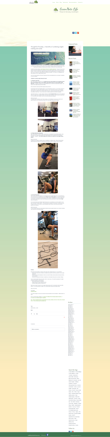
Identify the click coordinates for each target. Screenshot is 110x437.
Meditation (76, 403)
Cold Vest (79, 385)
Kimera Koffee (78, 400)
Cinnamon (75, 383)
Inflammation (71, 398)
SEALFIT (73, 415)
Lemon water (71, 403)
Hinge (76, 395)
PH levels (78, 406)
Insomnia (75, 398)
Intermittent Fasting (72, 400)
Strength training (72, 425)
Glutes (70, 393)
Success (76, 425)
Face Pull (73, 390)
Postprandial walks (72, 408)
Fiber (73, 391)
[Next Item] (79, 50)
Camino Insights (71, 381)
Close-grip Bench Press (73, 385)
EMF (77, 388)
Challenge (76, 381)
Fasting (70, 391)
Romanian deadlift (77, 413)
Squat (76, 420)
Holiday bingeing (72, 396)
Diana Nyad (74, 388)
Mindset (79, 403)
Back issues (76, 376)
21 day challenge (72, 371)
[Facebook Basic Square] (73, 33)
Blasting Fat (71, 380)
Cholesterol (71, 383)
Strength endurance (72, 423)
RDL (79, 411)
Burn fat (79, 380)
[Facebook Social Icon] (47, 435)
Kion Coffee (73, 401)
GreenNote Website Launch (76, 393)
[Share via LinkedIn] (37, 313)
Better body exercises (72, 378)
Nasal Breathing (77, 405)
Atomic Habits (71, 376)
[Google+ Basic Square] (78, 33)
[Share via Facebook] (31, 313)
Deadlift (70, 388)
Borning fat (75, 380)
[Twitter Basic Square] (76, 33)
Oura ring (74, 406)
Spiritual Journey (72, 420)
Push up (73, 411)
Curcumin (79, 386)
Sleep (75, 418)
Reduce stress (71, 413)
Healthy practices (72, 395)
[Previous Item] (70, 50)
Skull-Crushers (71, 418)
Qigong (77, 411)
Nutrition (70, 406)
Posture (77, 408)
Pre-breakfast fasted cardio (73, 410)
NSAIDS (73, 405)
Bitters (78, 378)
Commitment (71, 386)
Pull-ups (70, 411)
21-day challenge (78, 371)
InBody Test (77, 396)
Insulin (79, 398)
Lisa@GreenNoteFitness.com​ (34, 435)
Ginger (78, 391)
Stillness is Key (71, 421)
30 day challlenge (72, 373)
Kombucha (77, 401)
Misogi (70, 405)
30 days (76, 373)
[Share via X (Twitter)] (34, 313)
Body (32, 310)
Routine (70, 415)
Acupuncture (75, 375)
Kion (69, 401)
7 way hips (70, 375)
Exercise (70, 390)
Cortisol (75, 386)
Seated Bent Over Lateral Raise (74, 416)
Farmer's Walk (78, 390)
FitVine (75, 391)
